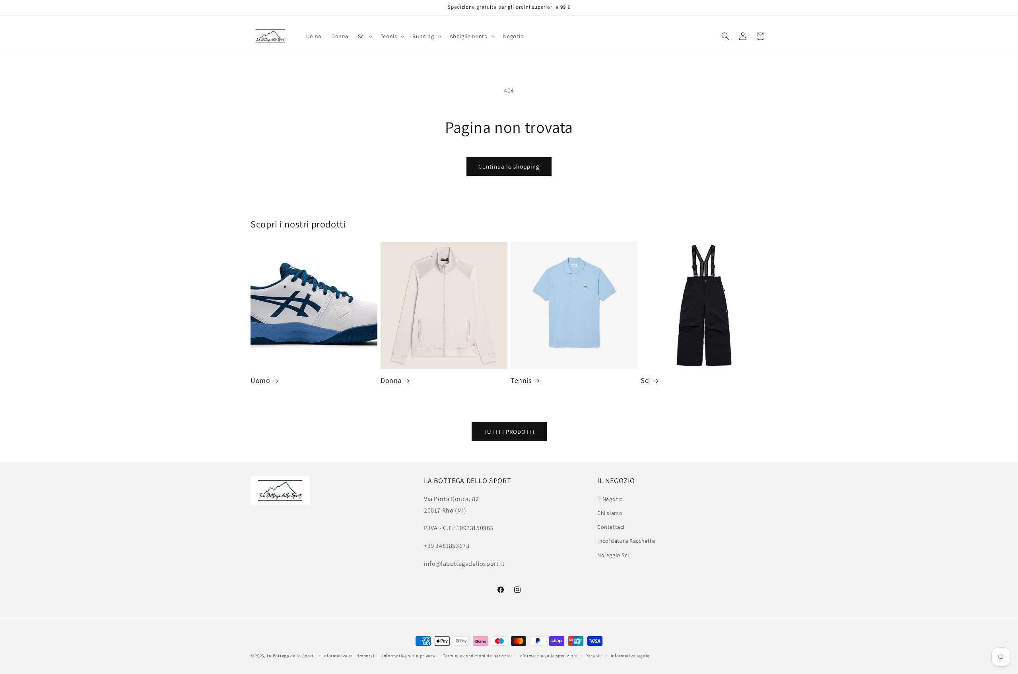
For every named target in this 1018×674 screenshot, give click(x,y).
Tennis (521, 380)
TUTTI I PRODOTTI (509, 431)
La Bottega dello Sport (290, 655)
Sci (645, 380)
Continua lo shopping (509, 166)
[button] (364, 36)
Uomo (260, 380)
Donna (391, 380)
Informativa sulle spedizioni (548, 655)
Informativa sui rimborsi (348, 655)
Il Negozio (610, 498)
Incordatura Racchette (626, 540)
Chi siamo (609, 512)
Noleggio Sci (613, 554)
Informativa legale (630, 655)
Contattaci (610, 526)
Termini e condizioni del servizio (477, 655)
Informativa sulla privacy (408, 655)
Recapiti (594, 655)
